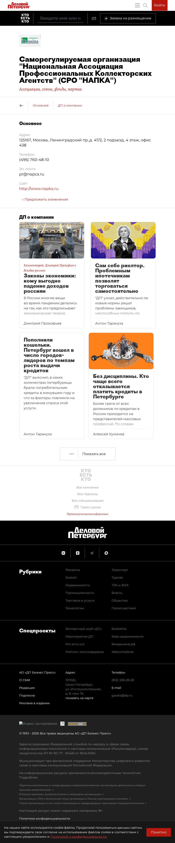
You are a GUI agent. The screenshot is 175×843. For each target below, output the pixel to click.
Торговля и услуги (80, 600)
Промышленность (80, 593)
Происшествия (124, 608)
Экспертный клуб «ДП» (84, 629)
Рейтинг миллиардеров (85, 652)
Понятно (158, 832)
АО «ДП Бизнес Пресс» (37, 672)
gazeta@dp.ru (122, 695)
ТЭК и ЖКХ (120, 585)
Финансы (73, 570)
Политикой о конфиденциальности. (78, 837)
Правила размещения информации (87, 514)
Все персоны (87, 494)
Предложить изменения (46, 199)
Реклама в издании (34, 703)
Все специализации (88, 501)
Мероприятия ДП (79, 636)
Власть (117, 593)
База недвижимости (128, 636)
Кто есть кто (75, 644)
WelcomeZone (122, 652)
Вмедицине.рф (123, 644)
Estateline (119, 629)
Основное (41, 105)
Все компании (87, 487)
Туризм (117, 577)
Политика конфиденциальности (44, 818)
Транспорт (120, 570)
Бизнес (71, 577)
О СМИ (24, 680)
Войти (159, 5)
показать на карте (79, 698)
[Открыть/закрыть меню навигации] (137, 5)
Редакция (27, 688)
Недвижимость (78, 585)
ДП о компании (70, 105)
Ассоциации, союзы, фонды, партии (50, 89)
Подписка (27, 695)
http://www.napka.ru (38, 188)
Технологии (75, 608)
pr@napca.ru (31, 174)
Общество (120, 600)
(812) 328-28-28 (123, 680)
